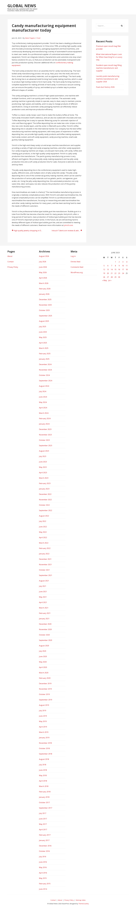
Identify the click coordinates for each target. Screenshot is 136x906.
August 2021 (44, 581)
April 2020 (43, 667)
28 (112, 277)
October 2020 (44, 635)
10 (123, 265)
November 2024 (45, 370)
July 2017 (42, 813)
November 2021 (45, 564)
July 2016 (42, 856)
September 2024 (45, 380)
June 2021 (43, 591)
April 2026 (43, 278)
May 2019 (43, 721)
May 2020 (43, 662)
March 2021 (43, 608)
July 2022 (42, 521)
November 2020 (45, 629)
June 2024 (43, 397)
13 (108, 269)
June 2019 (43, 716)
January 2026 (44, 294)
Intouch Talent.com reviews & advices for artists (67, 230)
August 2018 (44, 759)
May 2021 (43, 597)
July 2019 (42, 710)
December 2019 (45, 683)
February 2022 (44, 548)
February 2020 (44, 678)
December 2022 (45, 494)
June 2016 (43, 862)
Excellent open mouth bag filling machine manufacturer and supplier (109, 68)
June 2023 (43, 462)
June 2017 (43, 819)
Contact (10, 261)
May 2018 (43, 775)
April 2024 (43, 407)
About (9, 256)
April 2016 (43, 873)
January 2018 (44, 797)
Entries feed (75, 261)
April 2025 (43, 343)
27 (108, 277)
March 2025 (43, 348)
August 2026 (44, 256)
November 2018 (45, 743)
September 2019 (45, 700)
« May (104, 280)
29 (115, 277)
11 (127, 265)
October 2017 (44, 802)
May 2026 (43, 272)
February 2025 (44, 353)
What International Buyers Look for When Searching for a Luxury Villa (109, 57)
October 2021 (44, 570)
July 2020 (42, 651)
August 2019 (44, 705)
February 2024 (44, 418)
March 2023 (43, 478)
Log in (73, 256)
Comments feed (77, 267)
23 (119, 273)
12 (104, 269)
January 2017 (44, 840)
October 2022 (44, 505)
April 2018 (43, 781)
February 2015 (44, 883)
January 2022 (44, 554)
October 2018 (44, 748)
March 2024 (43, 413)
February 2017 (44, 835)
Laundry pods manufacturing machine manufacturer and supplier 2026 (107, 79)
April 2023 (43, 472)
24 (123, 273)
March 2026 (43, 283)
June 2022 (43, 526)
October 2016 (44, 851)
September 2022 (45, 510)
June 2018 (43, 770)
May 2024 (43, 402)
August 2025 (44, 321)
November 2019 (45, 689)
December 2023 (45, 429)
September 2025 (45, 316)
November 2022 (45, 499)
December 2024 (45, 364)
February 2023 (44, 483)
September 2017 (45, 808)
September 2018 (45, 754)
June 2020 (43, 656)
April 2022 (43, 537)
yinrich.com (68, 225)
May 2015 (43, 878)
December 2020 (45, 624)
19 (104, 273)
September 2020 (45, 640)
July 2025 (42, 326)
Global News (21, 5)
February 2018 (44, 792)
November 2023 (45, 435)
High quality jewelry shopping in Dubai (29, 230)
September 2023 (45, 445)
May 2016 (43, 867)
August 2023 (44, 451)
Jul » (109, 280)
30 (119, 277)
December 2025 (45, 299)
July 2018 (42, 764)
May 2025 (43, 337)
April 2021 (43, 602)
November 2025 (45, 305)
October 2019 (44, 694)
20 (108, 273)
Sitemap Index (81, 900)
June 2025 (43, 332)
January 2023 (44, 489)
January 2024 (44, 424)
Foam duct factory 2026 (105, 87)
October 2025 (44, 310)
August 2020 (44, 645)
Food (38, 38)
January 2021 (44, 618)
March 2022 (43, 543)
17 (123, 269)
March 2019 (43, 732)
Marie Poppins (30, 38)
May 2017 (43, 824)
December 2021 (45, 559)
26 (104, 277)
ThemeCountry (83, 904)
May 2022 (43, 532)
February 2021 (44, 613)
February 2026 (44, 289)
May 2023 (43, 467)
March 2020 (43, 673)
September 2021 (45, 575)
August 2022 (44, 516)
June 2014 (43, 889)
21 (112, 273)
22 (115, 273)
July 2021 (42, 586)
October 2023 (44, 440)
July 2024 (42, 391)
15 (115, 269)
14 (112, 269)
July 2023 (42, 456)
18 (127, 269)
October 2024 (44, 375)
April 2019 (43, 727)
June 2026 (43, 267)
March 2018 (43, 786)
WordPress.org (77, 272)
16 (119, 269)
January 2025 (44, 359)
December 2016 (45, 846)
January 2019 (44, 737)
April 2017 (43, 829)
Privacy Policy (12, 267)
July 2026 (42, 261)
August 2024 (44, 386)
